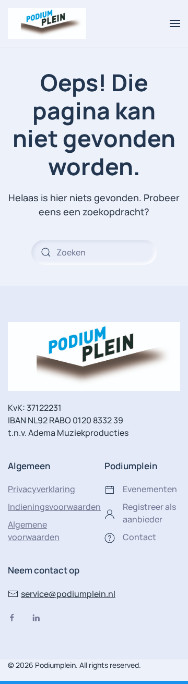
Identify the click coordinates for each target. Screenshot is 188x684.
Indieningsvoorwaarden (54, 506)
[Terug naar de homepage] (47, 23)
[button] (175, 23)
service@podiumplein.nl (68, 594)
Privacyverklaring (41, 489)
